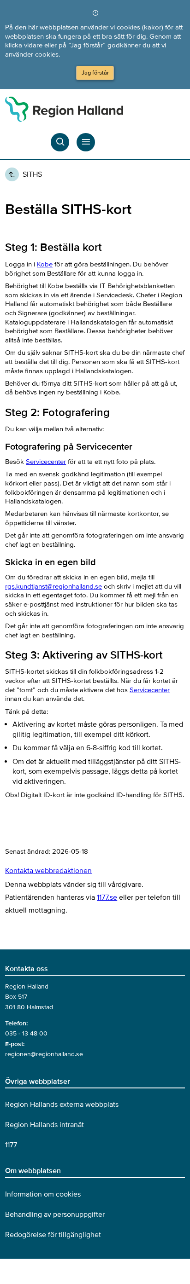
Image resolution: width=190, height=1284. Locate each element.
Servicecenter (46, 461)
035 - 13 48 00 (26, 1033)
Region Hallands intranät (44, 1124)
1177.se (107, 897)
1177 (11, 1145)
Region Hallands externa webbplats (62, 1104)
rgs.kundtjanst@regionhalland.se (53, 586)
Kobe (45, 264)
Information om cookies (43, 1194)
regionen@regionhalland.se (44, 1054)
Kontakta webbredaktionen (48, 870)
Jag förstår (95, 72)
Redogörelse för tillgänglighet (53, 1234)
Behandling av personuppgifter (55, 1214)
